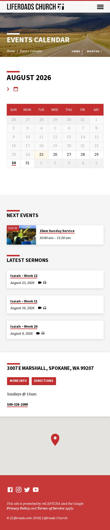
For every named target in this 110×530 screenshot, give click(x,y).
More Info (18, 381)
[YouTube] (35, 489)
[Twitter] (27, 489)
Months (93, 51)
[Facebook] (10, 489)
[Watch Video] (40, 282)
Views (76, 51)
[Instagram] (18, 489)
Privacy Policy (18, 508)
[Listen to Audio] (45, 282)
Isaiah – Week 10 (23, 326)
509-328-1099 (17, 404)
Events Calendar (31, 51)
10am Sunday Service (57, 230)
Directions (43, 381)
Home (11, 51)
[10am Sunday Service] (21, 235)
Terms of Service (51, 508)
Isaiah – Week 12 (23, 275)
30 (14, 163)
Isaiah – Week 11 (23, 301)
